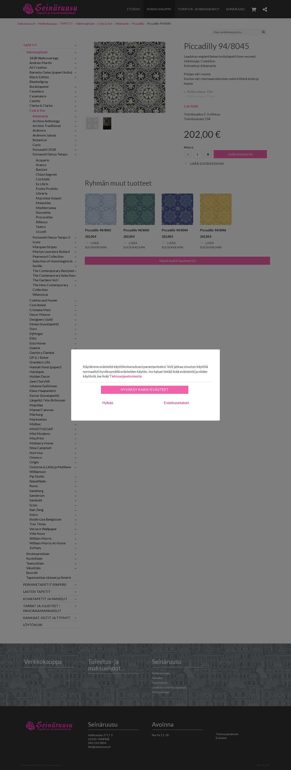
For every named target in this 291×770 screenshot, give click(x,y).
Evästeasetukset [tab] (176, 403)
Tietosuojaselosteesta (125, 376)
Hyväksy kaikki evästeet (145, 389)
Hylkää (107, 403)
